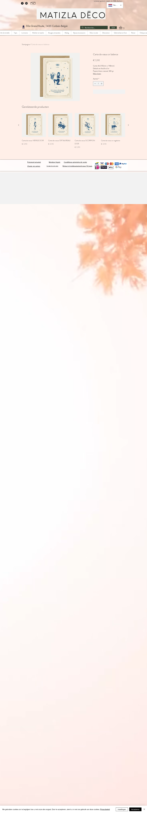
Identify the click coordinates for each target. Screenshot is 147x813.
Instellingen (122, 809)
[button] (122, 27)
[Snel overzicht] (34, 125)
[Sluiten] (144, 809)
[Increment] (101, 83)
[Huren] (23, 27)
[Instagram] (26, 3)
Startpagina (26, 44)
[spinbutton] (98, 83)
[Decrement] (94, 83)
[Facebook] (22, 3)
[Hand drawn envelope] (33, 2)
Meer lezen (97, 74)
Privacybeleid (105, 809)
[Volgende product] (128, 125)
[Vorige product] (18, 125)
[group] (73, 131)
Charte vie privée (33, 166)
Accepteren (135, 809)
